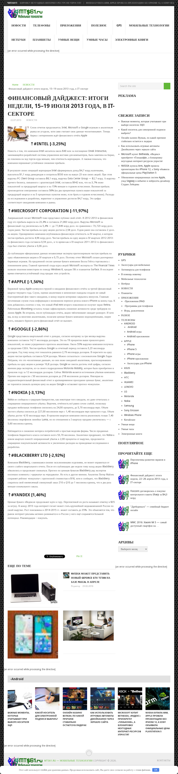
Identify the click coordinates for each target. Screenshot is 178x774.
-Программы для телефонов (138, 306)
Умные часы (97, 39)
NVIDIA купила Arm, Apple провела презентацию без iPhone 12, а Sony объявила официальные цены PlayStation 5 (145, 169)
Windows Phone (132, 415)
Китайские (129, 419)
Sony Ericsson (131, 410)
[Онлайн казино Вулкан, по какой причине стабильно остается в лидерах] (75, 698)
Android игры (134, 331)
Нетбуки (18, 39)
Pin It (79, 556)
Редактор (75, 586)
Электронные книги (131, 39)
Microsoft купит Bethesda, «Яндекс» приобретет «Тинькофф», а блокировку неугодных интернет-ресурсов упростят (142, 157)
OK (155, 770)
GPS (119, 25)
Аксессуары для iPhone (139, 363)
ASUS (127, 368)
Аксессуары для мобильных (135, 265)
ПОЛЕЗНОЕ (99, 25)
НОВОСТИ (18, 25)
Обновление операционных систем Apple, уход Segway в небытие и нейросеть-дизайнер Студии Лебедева (145, 181)
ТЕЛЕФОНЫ (41, 25)
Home (15, 84)
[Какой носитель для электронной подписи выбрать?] (47, 698)
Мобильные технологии (149, 25)
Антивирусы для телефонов (135, 269)
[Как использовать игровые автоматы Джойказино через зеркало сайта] (102, 698)
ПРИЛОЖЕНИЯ (70, 25)
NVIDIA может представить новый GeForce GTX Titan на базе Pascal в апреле (90, 577)
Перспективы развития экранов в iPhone (147, 461)
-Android (131, 327)
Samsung (129, 405)
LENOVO (128, 386)
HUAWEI (128, 382)
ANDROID (129, 323)
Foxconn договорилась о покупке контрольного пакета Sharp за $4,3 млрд (148, 494)
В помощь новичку (131, 274)
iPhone (131, 344)
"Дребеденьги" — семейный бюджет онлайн (149, 508)
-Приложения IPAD (134, 301)
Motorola (129, 396)
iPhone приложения (137, 358)
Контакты (163, 760)
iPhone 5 (132, 349)
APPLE (127, 341)
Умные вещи (68, 39)
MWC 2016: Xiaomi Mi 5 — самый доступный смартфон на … (148, 524)
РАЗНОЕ (125, 315)
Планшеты (42, 39)
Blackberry (129, 372)
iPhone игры (133, 354)
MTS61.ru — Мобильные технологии (68, 760)
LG (125, 391)
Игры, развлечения (134, 310)
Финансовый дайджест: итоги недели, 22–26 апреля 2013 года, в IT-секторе (149, 479)
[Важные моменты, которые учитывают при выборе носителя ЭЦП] (20, 698)
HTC (126, 377)
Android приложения (138, 336)
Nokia (127, 401)
